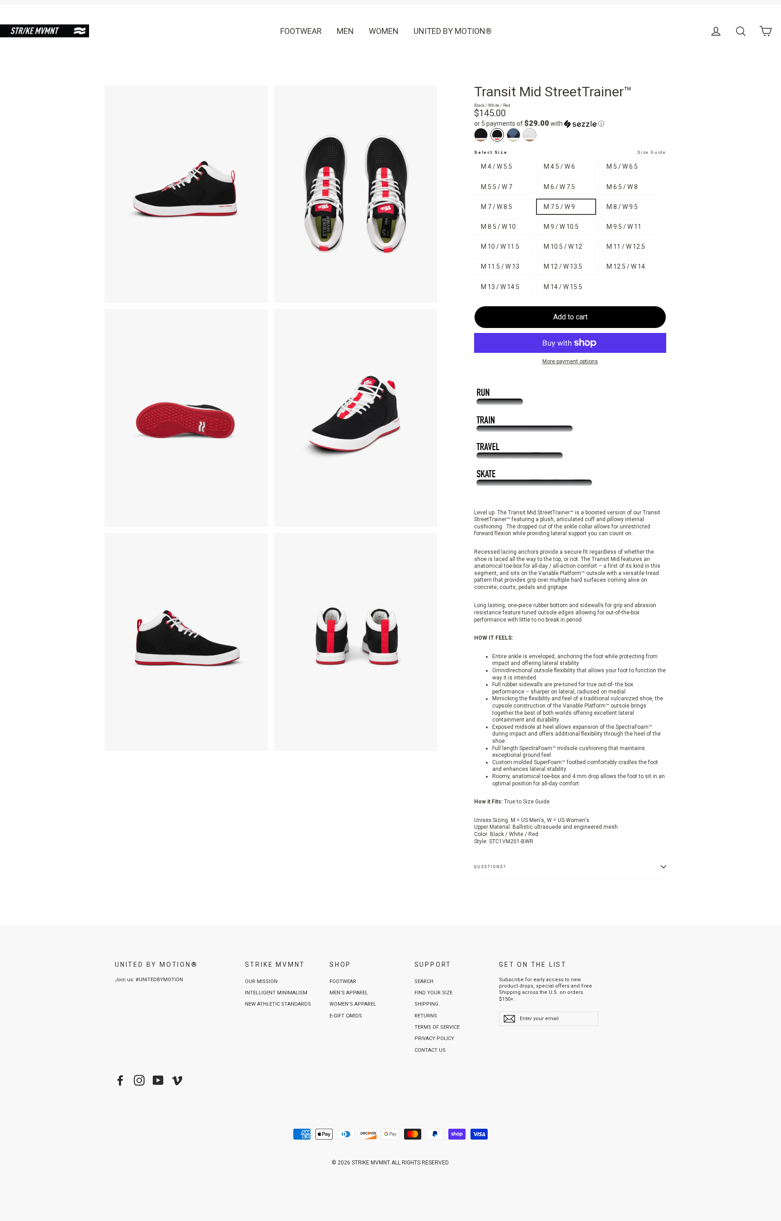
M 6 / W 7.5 (559, 186)
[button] (570, 123)
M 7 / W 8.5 (496, 206)
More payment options (570, 361)
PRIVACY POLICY (434, 1038)
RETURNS (425, 1016)
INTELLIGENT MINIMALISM (276, 993)
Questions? (490, 867)
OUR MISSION (261, 981)
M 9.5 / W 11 (624, 226)
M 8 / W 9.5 (622, 206)
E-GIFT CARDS (345, 1016)
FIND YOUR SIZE (433, 993)
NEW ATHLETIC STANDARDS (278, 1004)
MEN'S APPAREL (348, 993)
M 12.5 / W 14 (626, 266)
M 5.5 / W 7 (496, 186)
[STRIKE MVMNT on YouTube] (158, 1080)
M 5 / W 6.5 (622, 166)
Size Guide (651, 152)
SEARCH (423, 981)
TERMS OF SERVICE (437, 1027)
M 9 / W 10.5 (561, 226)
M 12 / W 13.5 (563, 266)
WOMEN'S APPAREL (352, 1004)
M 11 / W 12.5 (626, 246)
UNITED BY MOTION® (453, 31)
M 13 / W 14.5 (500, 286)
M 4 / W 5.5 (496, 166)
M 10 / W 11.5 (500, 246)
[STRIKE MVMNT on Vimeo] (177, 1080)
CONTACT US (430, 1050)
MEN (345, 31)
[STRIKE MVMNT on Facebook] (120, 1080)
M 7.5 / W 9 (559, 206)
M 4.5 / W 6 (559, 166)
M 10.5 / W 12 (563, 246)
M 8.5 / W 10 (498, 226)
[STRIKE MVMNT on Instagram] (139, 1080)
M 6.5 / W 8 (622, 186)
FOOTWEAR (301, 31)
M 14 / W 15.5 (563, 286)
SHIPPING (426, 1004)
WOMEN (384, 31)
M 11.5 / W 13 (500, 266)
